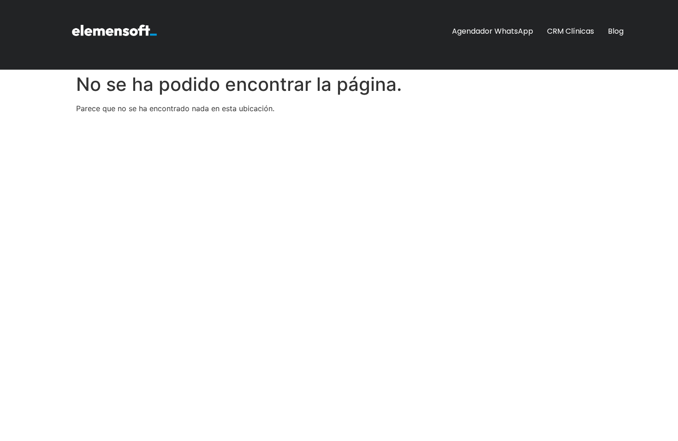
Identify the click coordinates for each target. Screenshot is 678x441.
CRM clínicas (570, 31)
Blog (616, 31)
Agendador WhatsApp (492, 31)
